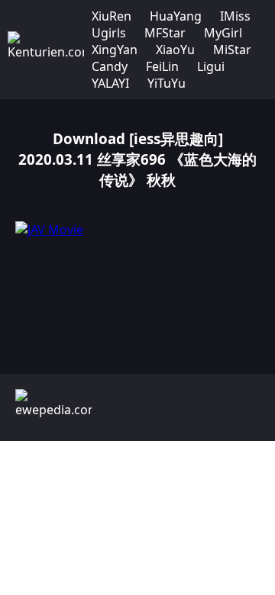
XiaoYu (175, 49)
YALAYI (110, 83)
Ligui (211, 66)
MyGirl (223, 32)
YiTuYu (166, 83)
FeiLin (162, 66)
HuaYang (176, 16)
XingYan (115, 49)
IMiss (235, 16)
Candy (110, 66)
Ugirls (109, 32)
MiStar (232, 49)
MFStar (165, 32)
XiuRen (111, 16)
